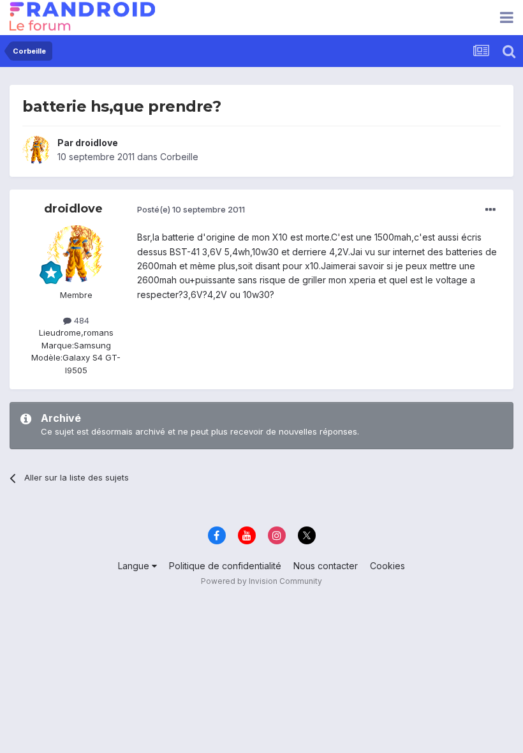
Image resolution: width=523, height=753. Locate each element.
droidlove (96, 142)
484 (80, 320)
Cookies (387, 565)
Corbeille (179, 156)
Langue (135, 565)
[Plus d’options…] (490, 210)
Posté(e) (191, 209)
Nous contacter (325, 565)
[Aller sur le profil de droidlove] (36, 150)
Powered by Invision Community (261, 581)
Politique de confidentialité (225, 565)
